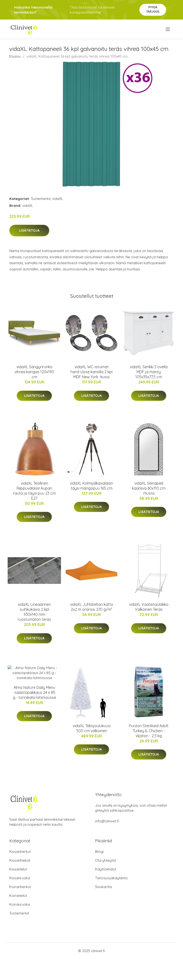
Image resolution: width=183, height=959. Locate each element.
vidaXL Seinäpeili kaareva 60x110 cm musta (148, 488)
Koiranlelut (18, 895)
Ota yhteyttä (105, 860)
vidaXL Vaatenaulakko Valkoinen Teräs (148, 607)
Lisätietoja (29, 230)
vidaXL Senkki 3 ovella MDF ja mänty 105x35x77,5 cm (149, 371)
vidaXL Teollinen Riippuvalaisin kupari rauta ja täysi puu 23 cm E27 (34, 491)
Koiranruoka (19, 904)
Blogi (99, 851)
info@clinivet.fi (107, 821)
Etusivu (15, 56)
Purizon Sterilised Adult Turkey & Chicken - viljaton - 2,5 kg (148, 730)
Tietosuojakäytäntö (111, 878)
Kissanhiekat (19, 860)
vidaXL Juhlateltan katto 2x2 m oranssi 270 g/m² (91, 607)
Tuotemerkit (41, 198)
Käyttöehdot (105, 869)
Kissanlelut (18, 869)
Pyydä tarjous (152, 9)
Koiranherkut (20, 886)
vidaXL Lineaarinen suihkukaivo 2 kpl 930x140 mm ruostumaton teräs (34, 612)
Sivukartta (103, 886)
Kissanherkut (20, 851)
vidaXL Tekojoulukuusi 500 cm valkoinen (92, 728)
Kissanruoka (19, 878)
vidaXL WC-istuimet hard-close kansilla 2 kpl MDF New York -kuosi (91, 371)
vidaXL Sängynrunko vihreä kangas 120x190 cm (34, 371)
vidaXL (57, 198)
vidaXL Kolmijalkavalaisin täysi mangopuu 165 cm (91, 486)
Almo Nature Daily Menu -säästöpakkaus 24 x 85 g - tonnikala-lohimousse (34, 692)
